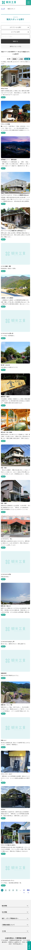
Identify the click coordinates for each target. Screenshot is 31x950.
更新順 (14, 59)
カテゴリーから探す (15, 27)
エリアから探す (15, 32)
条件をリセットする (15, 46)
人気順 (21, 59)
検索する (15, 41)
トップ (3, 9)
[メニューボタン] (28, 2)
